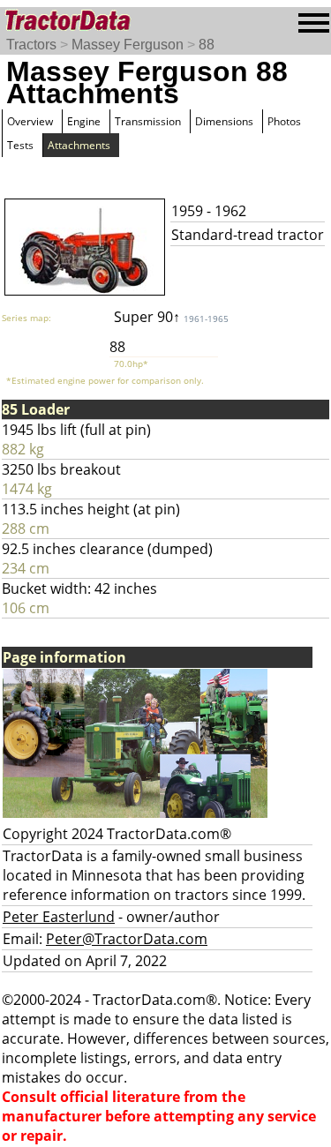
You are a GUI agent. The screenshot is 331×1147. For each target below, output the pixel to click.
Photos (284, 121)
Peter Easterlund (59, 916)
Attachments (79, 145)
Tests (20, 145)
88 (206, 44)
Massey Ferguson (127, 44)
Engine (84, 121)
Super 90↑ (171, 316)
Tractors (31, 44)
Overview (30, 121)
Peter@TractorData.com (126, 938)
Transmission (148, 121)
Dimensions (224, 121)
